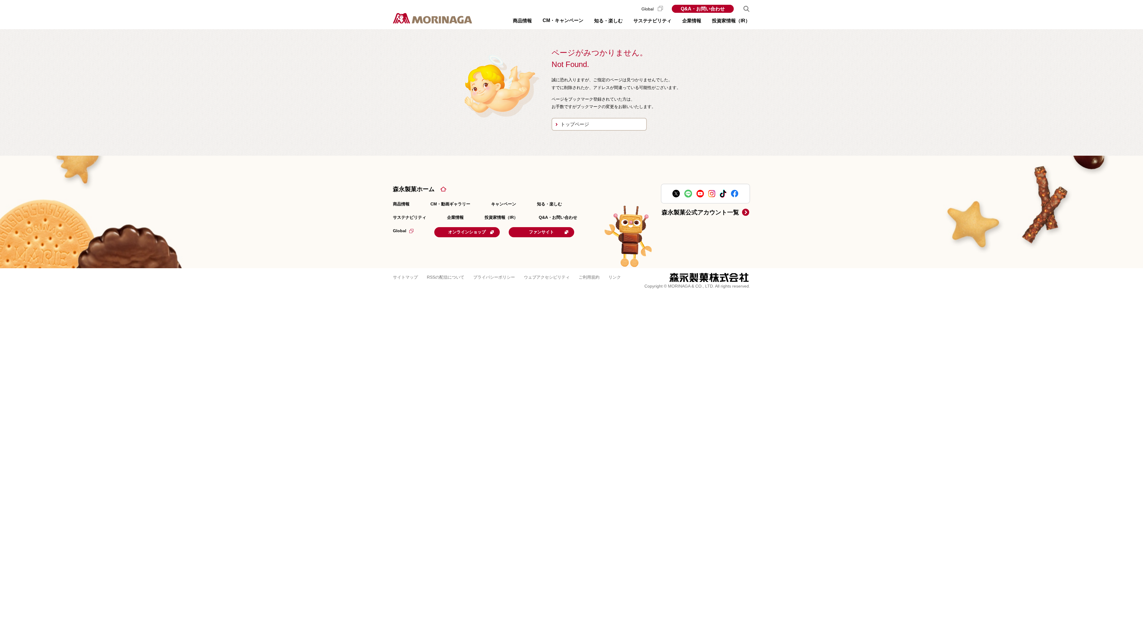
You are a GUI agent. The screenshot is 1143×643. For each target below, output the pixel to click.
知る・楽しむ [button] (608, 20)
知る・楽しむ (549, 204)
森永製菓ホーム (414, 189)
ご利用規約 (589, 277)
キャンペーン (503, 204)
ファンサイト (541, 232)
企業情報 (455, 217)
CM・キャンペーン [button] (563, 20)
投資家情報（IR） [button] (731, 20)
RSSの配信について (445, 277)
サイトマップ (405, 277)
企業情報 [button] (691, 20)
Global (648, 9)
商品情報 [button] (522, 20)
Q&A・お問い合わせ (703, 8)
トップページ (574, 124)
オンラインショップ (467, 232)
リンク (614, 277)
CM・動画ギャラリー (450, 204)
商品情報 (401, 204)
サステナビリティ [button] (652, 20)
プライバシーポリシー (494, 277)
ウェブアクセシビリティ (547, 277)
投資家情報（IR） (501, 217)
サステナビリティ (409, 217)
